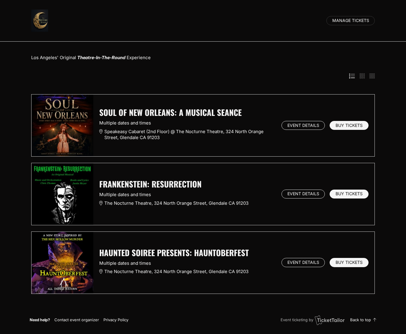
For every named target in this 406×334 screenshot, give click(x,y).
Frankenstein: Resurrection (150, 184)
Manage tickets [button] (350, 20)
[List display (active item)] (352, 76)
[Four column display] (372, 76)
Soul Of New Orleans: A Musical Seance (170, 112)
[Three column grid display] (362, 76)
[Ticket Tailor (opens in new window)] (329, 320)
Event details (303, 125)
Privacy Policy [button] (115, 319)
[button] (76, 319)
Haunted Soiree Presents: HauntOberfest (174, 253)
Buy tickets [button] (349, 125)
